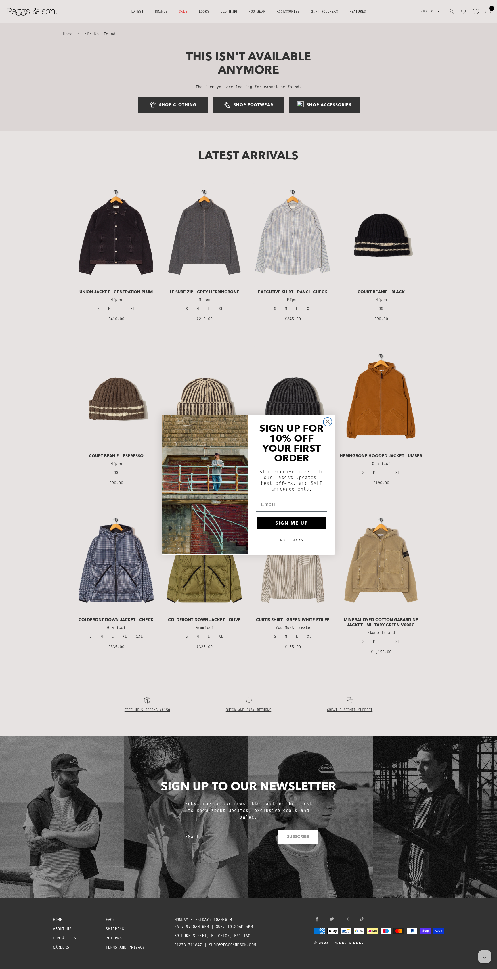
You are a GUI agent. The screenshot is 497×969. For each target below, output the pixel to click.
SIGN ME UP (291, 523)
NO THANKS (291, 540)
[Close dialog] (327, 422)
